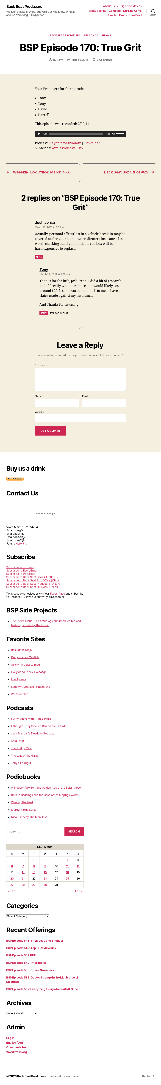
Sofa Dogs (18, 740)
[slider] (120, 133)
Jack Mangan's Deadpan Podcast (32, 733)
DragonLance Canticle (25, 657)
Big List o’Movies (131, 6)
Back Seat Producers (24, 6)
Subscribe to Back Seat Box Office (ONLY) (33, 580)
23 (45, 878)
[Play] (39, 133)
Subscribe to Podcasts (20, 573)
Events (112, 15)
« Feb (11, 891)
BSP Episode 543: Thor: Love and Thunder (34, 940)
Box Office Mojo (21, 650)
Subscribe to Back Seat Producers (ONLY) (33, 583)
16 (45, 872)
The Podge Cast (21, 748)
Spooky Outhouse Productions (30, 686)
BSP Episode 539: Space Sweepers (30, 970)
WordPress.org (16, 1052)
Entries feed (14, 1042)
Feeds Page (57, 593)
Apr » (78, 891)
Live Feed (135, 15)
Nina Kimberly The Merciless (29, 817)
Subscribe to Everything (21, 570)
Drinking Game (132, 10)
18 (67, 872)
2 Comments (104, 59)
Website (39, 411)
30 (45, 884)
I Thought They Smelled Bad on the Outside (39, 726)
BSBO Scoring (97, 10)
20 (12, 878)
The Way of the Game (25, 755)
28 (23, 884)
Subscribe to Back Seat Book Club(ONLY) (33, 577)
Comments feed (17, 1047)
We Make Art (19, 694)
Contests (115, 10)
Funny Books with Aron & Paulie (31, 718)
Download (92, 143)
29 (33, 884)
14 (23, 872)
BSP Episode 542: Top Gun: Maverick (31, 948)
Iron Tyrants (18, 679)
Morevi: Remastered (23, 809)
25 (67, 878)
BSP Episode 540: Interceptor (26, 962)
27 (12, 884)
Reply (39, 257)
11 (67, 866)
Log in (10, 1038)
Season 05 (91, 35)
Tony (60, 59)
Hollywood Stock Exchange (29, 672)
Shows (106, 35)
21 (23, 878)
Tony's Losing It (21, 763)
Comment (41, 365)
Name (39, 396)
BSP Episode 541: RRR (21, 955)
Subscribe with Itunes (19, 567)
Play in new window (65, 143)
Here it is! (22, 543)
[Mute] (113, 133)
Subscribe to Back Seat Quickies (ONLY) (32, 587)
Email (86, 396)
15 (33, 872)
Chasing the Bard (22, 802)
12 (78, 866)
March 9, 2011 (80, 59)
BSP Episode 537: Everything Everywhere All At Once (42, 989)
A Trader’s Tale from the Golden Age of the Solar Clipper (46, 787)
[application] (80, 134)
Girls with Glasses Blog (25, 664)
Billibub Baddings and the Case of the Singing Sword (44, 795)
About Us (109, 6)
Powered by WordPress (64, 1076)
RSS (81, 148)
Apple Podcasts (63, 148)
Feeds (123, 15)
